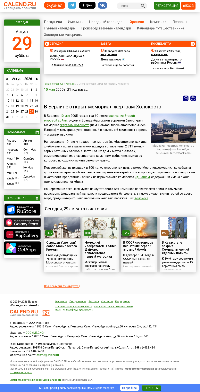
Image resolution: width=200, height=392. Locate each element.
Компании (158, 22)
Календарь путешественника (160, 28)
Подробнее (129, 387)
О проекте (61, 301)
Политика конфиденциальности (74, 309)
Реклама (94, 301)
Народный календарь (106, 22)
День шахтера (111, 59)
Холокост (141, 198)
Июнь (10, 178)
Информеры (122, 301)
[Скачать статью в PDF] (185, 98)
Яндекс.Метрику (103, 387)
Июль (10, 183)
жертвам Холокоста (74, 125)
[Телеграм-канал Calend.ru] (72, 5)
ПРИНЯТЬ (151, 387)
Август (27, 140)
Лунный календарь (59, 28)
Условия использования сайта (73, 306)
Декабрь (29, 176)
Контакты (107, 301)
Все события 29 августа (61, 286)
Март (10, 158)
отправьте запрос (21, 372)
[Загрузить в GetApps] (22, 248)
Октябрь (28, 158)
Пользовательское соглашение (113, 306)
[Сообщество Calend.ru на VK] (102, 5)
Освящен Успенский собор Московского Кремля (61, 246)
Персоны (179, 22)
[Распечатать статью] (193, 98)
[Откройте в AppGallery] (22, 235)
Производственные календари (106, 28)
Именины (75, 22)
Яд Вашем (142, 177)
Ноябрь (28, 167)
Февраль (12, 149)
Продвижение (78, 301)
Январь (11, 140)
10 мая (49, 89)
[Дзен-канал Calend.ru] (87, 5)
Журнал (54, 5)
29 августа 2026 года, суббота (72, 51)
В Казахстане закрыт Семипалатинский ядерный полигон (175, 248)
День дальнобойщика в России (67, 57)
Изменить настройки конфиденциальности (36, 379)
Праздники (53, 22)
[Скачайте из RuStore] (22, 210)
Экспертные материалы (63, 35)
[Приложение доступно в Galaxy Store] (22, 222)
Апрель (12, 163)
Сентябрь (29, 149)
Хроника (137, 22)
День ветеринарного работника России (166, 61)
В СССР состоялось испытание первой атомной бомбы (138, 246)
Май (9, 172)
